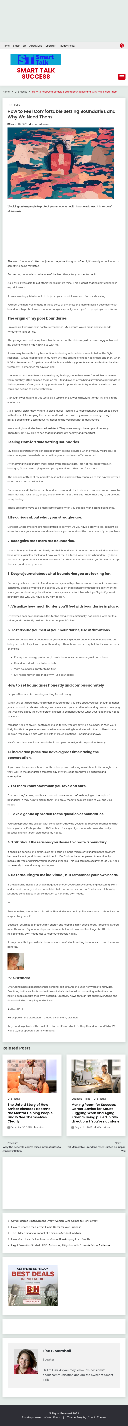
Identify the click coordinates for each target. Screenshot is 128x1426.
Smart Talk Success (36, 73)
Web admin (103, 1127)
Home (6, 45)
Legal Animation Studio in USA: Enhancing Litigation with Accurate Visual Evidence (60, 1245)
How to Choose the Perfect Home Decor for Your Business (46, 1227)
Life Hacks (14, 105)
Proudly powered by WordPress (41, 1417)
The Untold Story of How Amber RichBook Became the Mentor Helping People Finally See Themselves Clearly (30, 1113)
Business (77, 1098)
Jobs (87, 1098)
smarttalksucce (40, 123)
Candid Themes (97, 1417)
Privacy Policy (67, 45)
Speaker (50, 45)
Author (40, 1127)
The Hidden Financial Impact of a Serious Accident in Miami (46, 1233)
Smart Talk (19, 45)
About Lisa (35, 45)
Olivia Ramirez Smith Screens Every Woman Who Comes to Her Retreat (54, 1220)
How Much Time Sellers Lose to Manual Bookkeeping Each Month (50, 1239)
